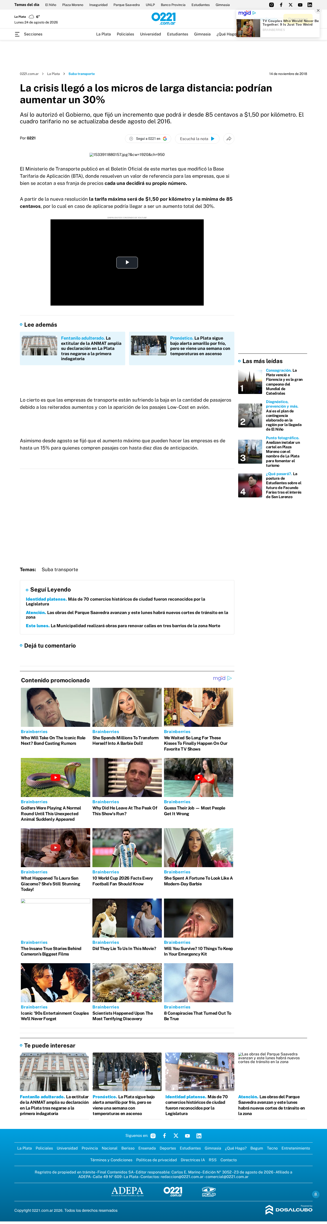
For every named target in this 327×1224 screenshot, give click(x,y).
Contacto (228, 1160)
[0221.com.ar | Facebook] (281, 5)
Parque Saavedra (126, 5)
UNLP (150, 5)
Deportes (168, 1148)
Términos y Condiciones (111, 1160)
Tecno (272, 1148)
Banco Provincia (173, 5)
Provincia (90, 1148)
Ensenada (147, 1148)
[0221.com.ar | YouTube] (300, 5)
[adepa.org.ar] (127, 1192)
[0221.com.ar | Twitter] (290, 5)
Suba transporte (60, 569)
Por (28, 138)
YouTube (187, 1136)
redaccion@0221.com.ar (182, 1176)
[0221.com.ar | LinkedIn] (310, 5)
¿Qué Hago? (227, 34)
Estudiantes (201, 5)
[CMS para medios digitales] (289, 1210)
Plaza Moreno (72, 5)
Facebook (164, 1136)
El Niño (50, 5)
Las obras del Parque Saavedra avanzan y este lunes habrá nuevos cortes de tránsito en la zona (127, 615)
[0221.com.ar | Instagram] (271, 5)
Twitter (176, 1136)
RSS (213, 1160)
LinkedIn (199, 1136)
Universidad (150, 34)
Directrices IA (193, 1160)
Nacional (110, 1148)
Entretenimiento (296, 1148)
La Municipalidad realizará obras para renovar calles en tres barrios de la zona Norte (123, 625)
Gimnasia (223, 5)
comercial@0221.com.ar (227, 1176)
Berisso (128, 1148)
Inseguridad (98, 5)
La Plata (103, 34)
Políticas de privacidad (156, 1160)
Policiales (125, 34)
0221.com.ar (29, 74)
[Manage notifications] (316, 1194)
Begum (256, 1148)
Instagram (153, 1136)
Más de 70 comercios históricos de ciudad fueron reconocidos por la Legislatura (115, 601)
